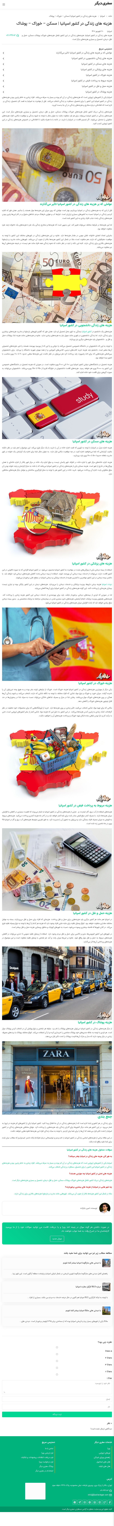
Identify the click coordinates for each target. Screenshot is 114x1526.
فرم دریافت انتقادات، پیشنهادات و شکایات (37, 1457)
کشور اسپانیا (86, 331)
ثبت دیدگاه (57, 1414)
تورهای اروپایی (104, 1452)
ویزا (108, 1448)
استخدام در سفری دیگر (44, 1470)
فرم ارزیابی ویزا (47, 1452)
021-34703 (11, 35)
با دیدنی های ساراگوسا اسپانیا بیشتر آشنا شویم (82, 1262)
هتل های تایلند (104, 1466)
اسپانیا (102, 16)
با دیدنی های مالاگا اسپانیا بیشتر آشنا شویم (83, 1310)
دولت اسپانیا (107, 584)
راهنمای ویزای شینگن (102, 1457)
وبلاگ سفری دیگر (46, 1466)
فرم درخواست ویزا (46, 1461)
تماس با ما (49, 1448)
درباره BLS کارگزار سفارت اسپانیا (88, 1286)
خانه (110, 16)
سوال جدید (57, 1238)
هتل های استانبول (103, 1461)
